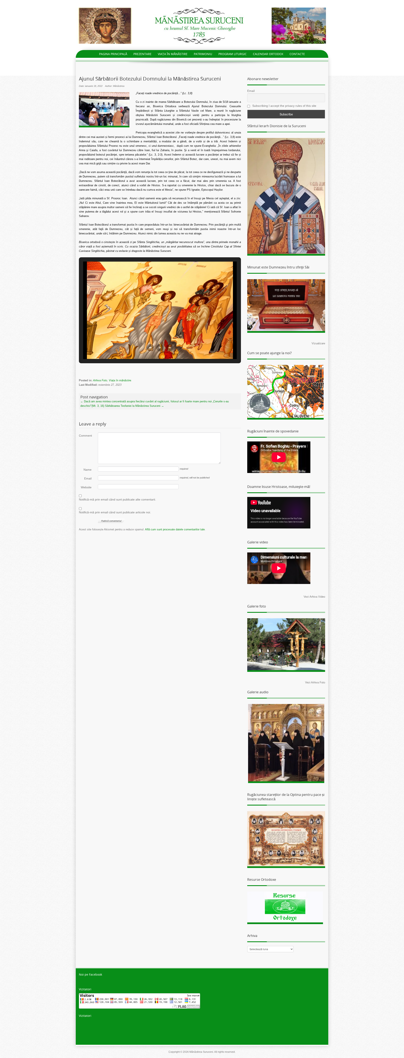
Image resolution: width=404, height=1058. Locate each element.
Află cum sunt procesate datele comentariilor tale (175, 529)
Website (86, 487)
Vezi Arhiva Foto (315, 682)
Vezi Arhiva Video (314, 596)
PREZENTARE (142, 54)
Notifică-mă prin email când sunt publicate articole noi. (115, 512)
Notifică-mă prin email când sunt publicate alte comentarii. (117, 499)
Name (88, 469)
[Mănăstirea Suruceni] (202, 25)
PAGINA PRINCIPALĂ (113, 54)
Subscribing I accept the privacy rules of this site (283, 105)
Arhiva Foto (100, 380)
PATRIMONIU (203, 54)
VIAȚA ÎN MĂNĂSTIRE (172, 54)
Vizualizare (318, 343)
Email (88, 478)
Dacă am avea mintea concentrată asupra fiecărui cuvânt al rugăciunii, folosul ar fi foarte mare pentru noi (146, 401)
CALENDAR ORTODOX (268, 54)
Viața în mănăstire (120, 380)
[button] (150, 347)
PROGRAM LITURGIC (232, 54)
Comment (85, 435)
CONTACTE (297, 54)
